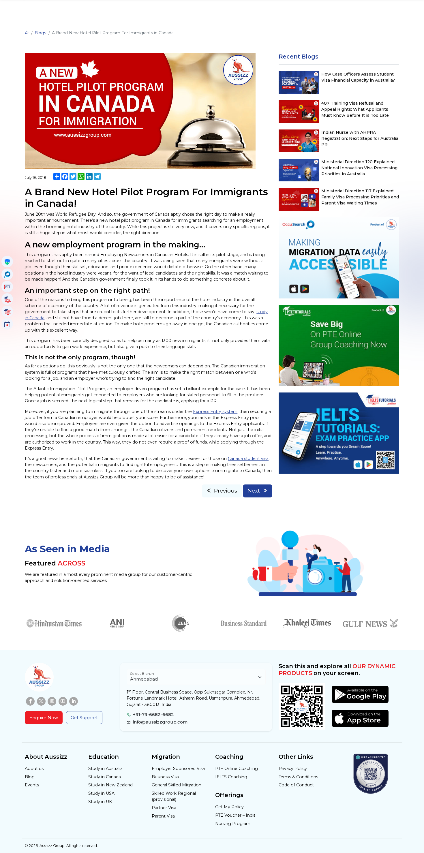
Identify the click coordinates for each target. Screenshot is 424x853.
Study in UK (100, 801)
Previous (225, 490)
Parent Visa (163, 816)
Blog (30, 776)
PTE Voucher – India (235, 815)
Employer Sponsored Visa (178, 768)
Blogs (40, 32)
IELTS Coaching (231, 776)
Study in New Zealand (110, 785)
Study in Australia (105, 768)
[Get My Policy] (7, 261)
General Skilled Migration (176, 785)
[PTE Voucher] (7, 286)
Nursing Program (232, 823)
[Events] (7, 324)
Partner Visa (164, 807)
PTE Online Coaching (236, 768)
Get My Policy (229, 806)
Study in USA (101, 793)
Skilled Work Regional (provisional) (174, 796)
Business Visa (165, 776)
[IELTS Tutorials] (7, 311)
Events (32, 785)
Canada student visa (248, 458)
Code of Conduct (296, 785)
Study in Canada (104, 776)
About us (34, 768)
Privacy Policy (293, 768)
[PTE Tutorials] (7, 299)
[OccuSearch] (7, 274)
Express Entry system (215, 411)
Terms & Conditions (298, 776)
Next (253, 490)
